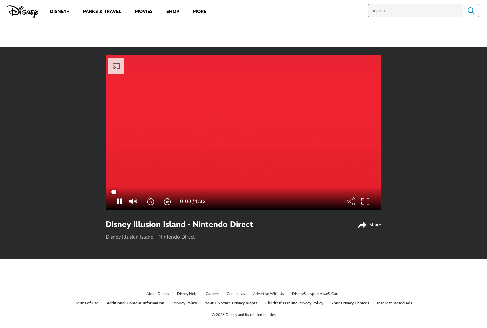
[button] (151, 201)
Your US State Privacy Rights (231, 303)
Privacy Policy (184, 303)
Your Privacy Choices (350, 303)
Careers (212, 293)
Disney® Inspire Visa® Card (316, 293)
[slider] (243, 192)
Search (471, 10)
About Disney (157, 293)
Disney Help (187, 293)
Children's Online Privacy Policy (294, 303)
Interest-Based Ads (394, 303)
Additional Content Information (135, 303)
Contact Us (236, 293)
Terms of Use (87, 303)
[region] (243, 132)
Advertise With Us (268, 293)
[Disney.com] (22, 12)
